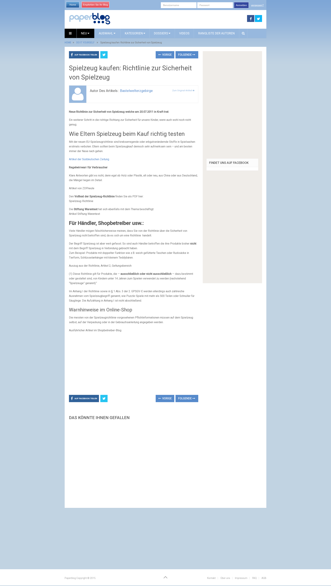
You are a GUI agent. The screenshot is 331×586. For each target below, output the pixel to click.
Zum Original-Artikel (182, 90)
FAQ (254, 578)
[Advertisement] (179, 18)
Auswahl (106, 33)
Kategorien (134, 33)
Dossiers (161, 33)
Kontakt (211, 578)
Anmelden (241, 5)
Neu (84, 33)
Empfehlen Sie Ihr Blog (95, 4)
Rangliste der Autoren (216, 33)
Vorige (167, 54)
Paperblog (70, 578)
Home (72, 4)
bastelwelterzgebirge (136, 91)
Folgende (185, 54)
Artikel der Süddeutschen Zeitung (89, 159)
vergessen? (257, 5)
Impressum (241, 578)
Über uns (225, 578)
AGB (264, 578)
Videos (184, 33)
